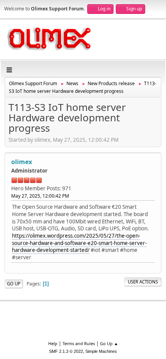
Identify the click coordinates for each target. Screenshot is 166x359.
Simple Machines (101, 351)
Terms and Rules (79, 343)
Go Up (13, 284)
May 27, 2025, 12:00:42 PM (40, 196)
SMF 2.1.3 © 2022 (66, 351)
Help (53, 343)
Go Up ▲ (109, 343)
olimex (21, 162)
